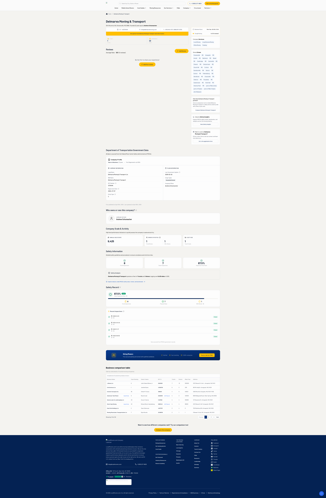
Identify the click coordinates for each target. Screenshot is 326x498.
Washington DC (180, 460)
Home (116, 8)
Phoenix (178, 457)
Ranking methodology (214, 493)
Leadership (197, 461)
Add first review (148, 64)
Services (196, 467)
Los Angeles (179, 448)
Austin (178, 463)
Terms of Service (164, 493)
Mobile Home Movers (128, 8)
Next (217, 417)
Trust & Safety (198, 449)
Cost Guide (158, 449)
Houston (178, 454)
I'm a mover (197, 8)
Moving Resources (155, 8)
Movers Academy (160, 463)
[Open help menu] (321, 493)
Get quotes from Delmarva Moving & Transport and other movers (147, 33)
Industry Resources (161, 460)
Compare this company (163, 430)
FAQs (178, 8)
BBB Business (194, 493)
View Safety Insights (205, 124)
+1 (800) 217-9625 (196, 3)
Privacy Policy (153, 493)
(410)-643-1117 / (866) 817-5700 (173, 29)
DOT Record (167, 395)
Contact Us (197, 452)
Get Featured (159, 457)
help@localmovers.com (114, 464)
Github (203, 493)
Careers (196, 446)
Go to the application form (205, 141)
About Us (196, 443)
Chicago (178, 451)
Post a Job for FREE (207, 355)
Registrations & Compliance (180, 493)
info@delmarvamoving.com (149, 29)
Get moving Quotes (161, 446)
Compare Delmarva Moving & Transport (205, 110)
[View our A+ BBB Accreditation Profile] (118, 482)
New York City (180, 444)
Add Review (182, 51)
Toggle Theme (4, 497)
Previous (201, 417)
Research (196, 458)
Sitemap (196, 464)
